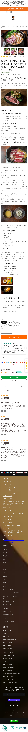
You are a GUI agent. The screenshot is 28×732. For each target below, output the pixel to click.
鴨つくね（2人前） (9, 270)
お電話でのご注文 (7, 611)
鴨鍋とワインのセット (8, 589)
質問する (14, 380)
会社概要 (5, 618)
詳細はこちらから (7, 495)
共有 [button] (4, 358)
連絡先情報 (24, 715)
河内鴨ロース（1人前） (10, 266)
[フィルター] (2, 391)
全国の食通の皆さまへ (8, 601)
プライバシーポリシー (16, 712)
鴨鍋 (4, 566)
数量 (2, 328)
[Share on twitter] (5, 411)
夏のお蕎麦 (5, 556)
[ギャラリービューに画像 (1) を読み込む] (7, 51)
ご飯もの (5, 576)
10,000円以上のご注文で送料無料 (11, 592)
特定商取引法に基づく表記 (15, 715)
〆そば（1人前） (8, 272)
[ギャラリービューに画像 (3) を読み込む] (21, 51)
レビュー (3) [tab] (7, 386)
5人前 (10, 325)
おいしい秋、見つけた (8, 621)
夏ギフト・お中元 (7, 559)
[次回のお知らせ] (25, 9)
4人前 (4, 325)
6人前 (17, 325)
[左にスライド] (1, 51)
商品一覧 (5, 549)
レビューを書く (14, 377)
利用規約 (23, 712)
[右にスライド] (26, 51)
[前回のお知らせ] (2, 9)
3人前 (17, 322)
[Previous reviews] (2, 348)
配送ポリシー (5, 715)
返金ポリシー (7, 712)
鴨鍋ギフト (5, 562)
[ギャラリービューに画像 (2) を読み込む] (14, 51)
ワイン (4, 586)
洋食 (4, 579)
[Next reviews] (26, 348)
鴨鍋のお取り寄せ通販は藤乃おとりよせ (16, 710)
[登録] (23, 694)
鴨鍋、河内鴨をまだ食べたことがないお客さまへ (14, 597)
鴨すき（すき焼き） (8, 569)
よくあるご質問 (7, 604)
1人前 (4, 322)
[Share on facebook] (2, 411)
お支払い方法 (6, 608)
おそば (4, 572)
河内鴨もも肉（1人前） (10, 268)
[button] (3, 19)
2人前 (10, 322)
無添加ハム (5, 582)
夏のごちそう (6, 552)
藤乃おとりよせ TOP (8, 545)
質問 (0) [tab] (20, 386)
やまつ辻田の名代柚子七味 (11, 274)
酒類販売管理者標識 (8, 614)
